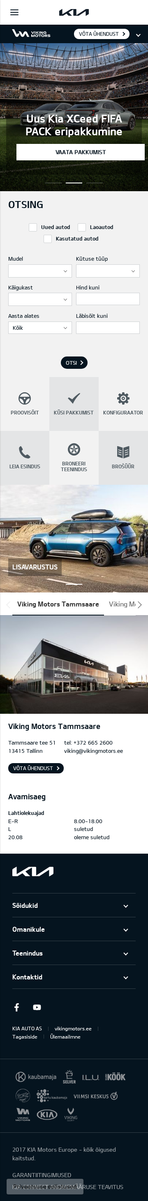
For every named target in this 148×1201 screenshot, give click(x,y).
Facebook (16, 1007)
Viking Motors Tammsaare (58, 604)
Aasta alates (23, 315)
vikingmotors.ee (73, 1028)
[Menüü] (14, 12)
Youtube (37, 1007)
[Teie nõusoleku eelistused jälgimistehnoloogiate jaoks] (45, 1186)
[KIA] (74, 12)
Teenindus (27, 953)
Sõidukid (25, 905)
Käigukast (20, 287)
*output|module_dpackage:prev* (10, 605)
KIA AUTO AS (27, 1028)
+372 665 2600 (93, 742)
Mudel (15, 258)
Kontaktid (27, 977)
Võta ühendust (99, 34)
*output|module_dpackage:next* (138, 605)
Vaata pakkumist (81, 151)
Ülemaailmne (65, 1036)
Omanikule (28, 929)
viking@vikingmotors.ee (93, 750)
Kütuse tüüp (92, 258)
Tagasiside (24, 1036)
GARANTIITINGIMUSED (41, 1174)
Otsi (71, 362)
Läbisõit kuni (92, 315)
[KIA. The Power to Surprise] (32, 871)
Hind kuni (87, 287)
